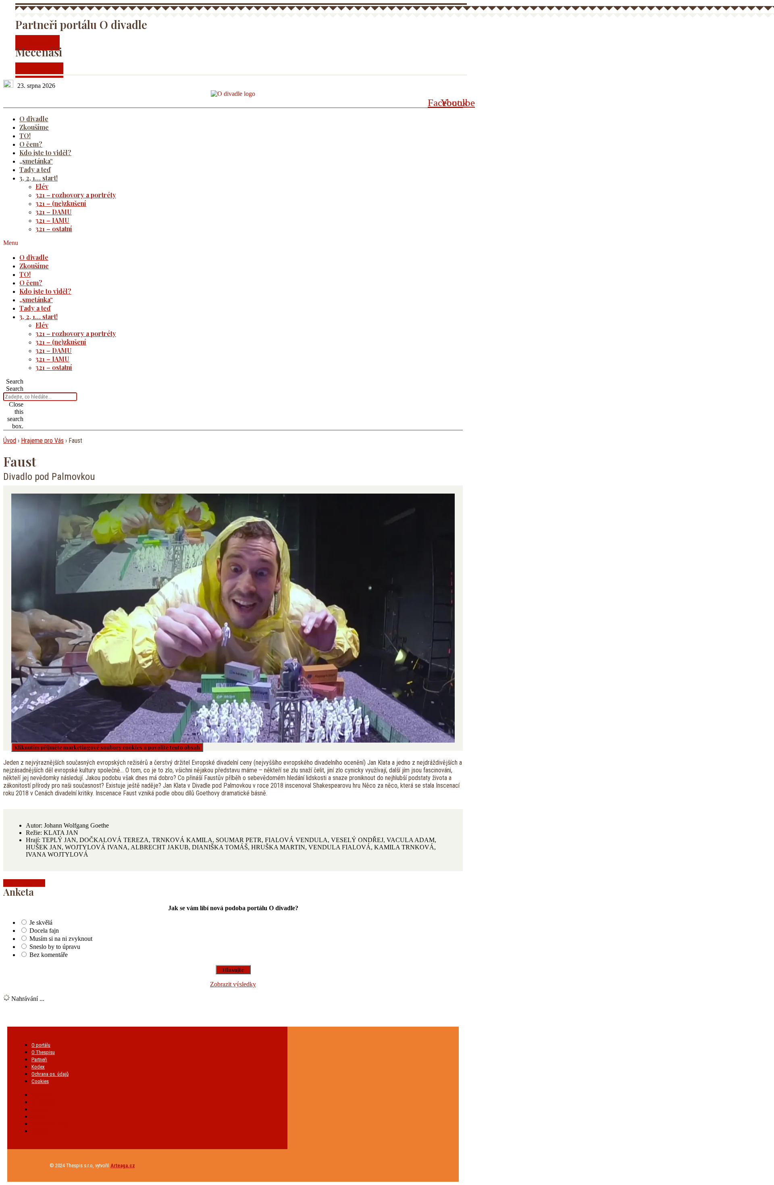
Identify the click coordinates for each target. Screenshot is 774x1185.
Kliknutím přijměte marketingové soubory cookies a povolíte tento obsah (107, 747)
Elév (41, 186)
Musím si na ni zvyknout (60, 938)
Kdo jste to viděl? (45, 152)
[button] (222, 243)
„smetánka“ (36, 161)
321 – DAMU (53, 212)
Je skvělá (40, 922)
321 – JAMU (52, 220)
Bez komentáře (48, 954)
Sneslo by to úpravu (54, 946)
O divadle (33, 118)
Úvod (9, 440)
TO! (25, 135)
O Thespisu (43, 1052)
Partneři (39, 1059)
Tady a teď (34, 169)
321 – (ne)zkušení (60, 203)
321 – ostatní (53, 228)
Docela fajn (44, 930)
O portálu (40, 1045)
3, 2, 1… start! (38, 178)
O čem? (30, 144)
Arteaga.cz (122, 1165)
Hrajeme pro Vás (42, 440)
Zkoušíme (34, 127)
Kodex (38, 1067)
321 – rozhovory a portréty (75, 195)
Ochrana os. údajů (50, 1074)
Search (14, 388)
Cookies (40, 1081)
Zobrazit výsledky (233, 984)
